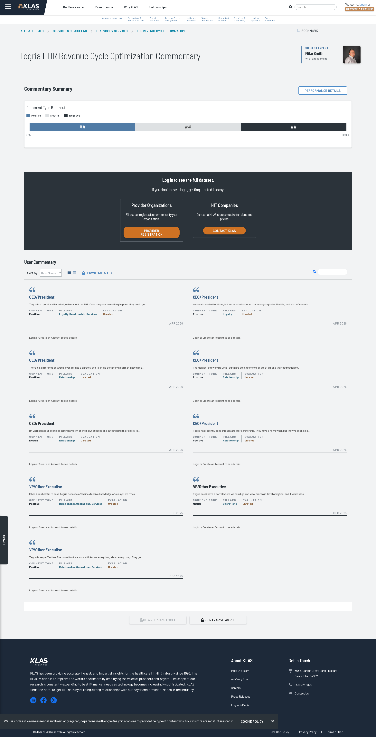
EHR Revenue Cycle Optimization (161, 31)
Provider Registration (151, 232)
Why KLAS (130, 7)
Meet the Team (240, 670)
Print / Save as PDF (219, 620)
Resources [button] (102, 7)
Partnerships (158, 7)
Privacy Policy (307, 732)
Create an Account (49, 337)
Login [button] (363, 4)
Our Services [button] (71, 7)
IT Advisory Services (111, 31)
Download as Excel (101, 273)
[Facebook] (43, 700)
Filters (4, 540)
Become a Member (359, 9)
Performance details (323, 90)
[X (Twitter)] (54, 700)
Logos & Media (240, 705)
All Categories (32, 31)
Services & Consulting (70, 31)
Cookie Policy (252, 721)
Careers (236, 688)
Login (32, 337)
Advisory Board (240, 679)
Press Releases (240, 696)
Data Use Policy (279, 732)
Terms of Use (334, 732)
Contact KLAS (224, 230)
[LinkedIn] (33, 700)
